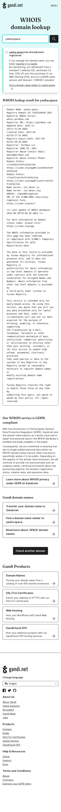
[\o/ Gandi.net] (30, 669)
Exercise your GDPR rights (17, 783)
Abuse (6, 776)
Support (7, 760)
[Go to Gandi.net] (13, 5)
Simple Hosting (11, 741)
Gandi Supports (11, 706)
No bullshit (8, 709)
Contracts (8, 779)
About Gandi (9, 702)
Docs (5, 764)
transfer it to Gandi (26, 63)
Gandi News (9, 713)
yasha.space (16, 52)
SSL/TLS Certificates (14, 737)
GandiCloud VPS (11, 744)
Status (6, 756)
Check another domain (30, 550)
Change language (13, 677)
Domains (7, 729)
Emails (6, 733)
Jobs (5, 717)
